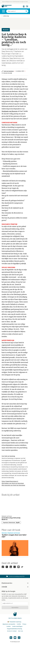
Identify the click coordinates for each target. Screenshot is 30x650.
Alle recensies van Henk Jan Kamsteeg (13, 485)
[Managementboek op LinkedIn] (11, 637)
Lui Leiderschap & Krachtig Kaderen (11, 518)
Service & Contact (12, 631)
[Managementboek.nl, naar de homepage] (7, 7)
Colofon (19, 624)
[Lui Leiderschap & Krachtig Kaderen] (7, 505)
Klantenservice (7, 583)
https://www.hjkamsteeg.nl (10, 481)
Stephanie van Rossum (9, 111)
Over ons (20, 631)
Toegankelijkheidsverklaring (14, 628)
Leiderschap (6, 16)
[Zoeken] (26, 11)
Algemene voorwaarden (9, 624)
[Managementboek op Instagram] (19, 637)
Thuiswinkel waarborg (15, 622)
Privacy (24, 624)
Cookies (8, 626)
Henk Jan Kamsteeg (9, 71)
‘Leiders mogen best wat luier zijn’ (14, 536)
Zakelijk (4, 587)
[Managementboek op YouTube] (15, 637)
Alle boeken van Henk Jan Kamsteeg (13, 483)
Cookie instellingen (17, 626)
